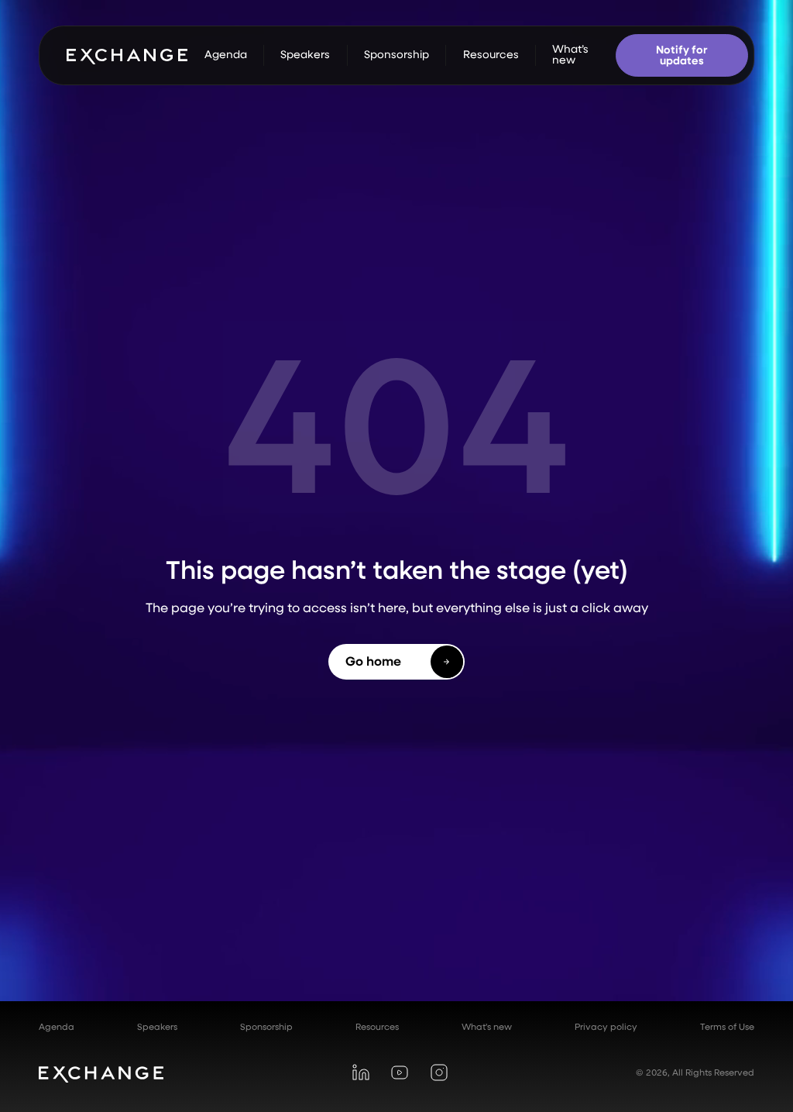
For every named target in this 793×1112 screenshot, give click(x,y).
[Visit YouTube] (399, 1073)
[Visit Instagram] (438, 1073)
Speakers (157, 1026)
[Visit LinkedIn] (360, 1073)
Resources (377, 1026)
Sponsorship (266, 1026)
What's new (487, 1026)
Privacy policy (606, 1026)
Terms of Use (727, 1026)
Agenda (56, 1026)
